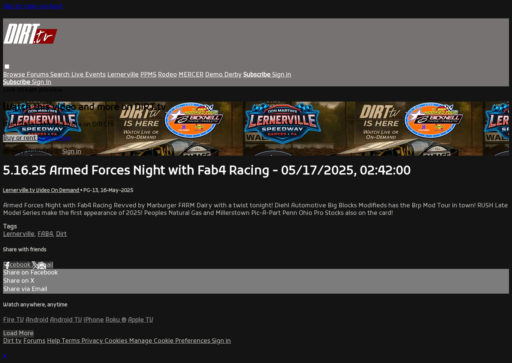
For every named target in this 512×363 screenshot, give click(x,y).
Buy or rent (20, 138)
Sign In (41, 82)
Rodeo (167, 75)
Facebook (17, 265)
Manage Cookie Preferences (170, 341)
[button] (6, 66)
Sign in (281, 75)
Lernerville (123, 75)
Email (45, 265)
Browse (15, 75)
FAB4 (45, 234)
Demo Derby (223, 75)
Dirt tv (12, 341)
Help (54, 341)
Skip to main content (33, 6)
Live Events (88, 75)
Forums (38, 75)
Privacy (93, 341)
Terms (71, 341)
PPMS (148, 75)
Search (60, 75)
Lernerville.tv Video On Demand (41, 191)
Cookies (117, 341)
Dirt (61, 234)
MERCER (191, 75)
